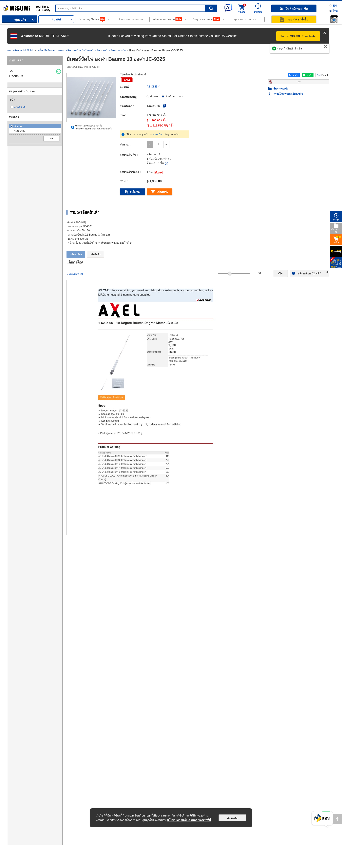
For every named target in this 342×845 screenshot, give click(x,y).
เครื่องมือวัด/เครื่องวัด (87, 50)
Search (211, 8)
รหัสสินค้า (95, 254)
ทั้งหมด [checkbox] (154, 96)
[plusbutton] (166, 144)
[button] (334, 19)
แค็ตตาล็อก (76, 254)
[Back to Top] (337, 819)
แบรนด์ (56, 19)
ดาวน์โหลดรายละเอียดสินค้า (288, 93)
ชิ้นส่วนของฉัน (281, 88)
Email (324, 75)
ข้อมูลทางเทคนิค (202, 19)
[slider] (230, 273)
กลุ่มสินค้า (20, 19)
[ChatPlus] (322, 819)
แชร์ (295, 75)
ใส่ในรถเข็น (162, 192)
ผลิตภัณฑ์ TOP (76, 274)
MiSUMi (7, 7)
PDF (299, 82)
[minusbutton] (150, 144)
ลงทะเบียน (158, 134)
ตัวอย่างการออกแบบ (131, 19)
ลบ (51, 138)
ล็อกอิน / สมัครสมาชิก (294, 8)
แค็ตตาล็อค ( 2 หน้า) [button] (309, 273)
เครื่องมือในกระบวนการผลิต (54, 50)
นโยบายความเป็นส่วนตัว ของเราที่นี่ (189, 820)
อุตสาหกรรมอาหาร (245, 19)
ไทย (335, 11)
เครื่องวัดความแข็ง (114, 50)
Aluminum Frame (164, 19)
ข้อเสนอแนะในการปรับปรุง (308, 50)
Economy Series (89, 19)
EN (335, 5)
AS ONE (152, 86)
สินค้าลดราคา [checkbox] (174, 96)
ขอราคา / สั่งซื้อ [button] (298, 19)
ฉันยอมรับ (232, 818)
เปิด (280, 273)
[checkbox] (21, 107)
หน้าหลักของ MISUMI (20, 50)
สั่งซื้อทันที (135, 192)
